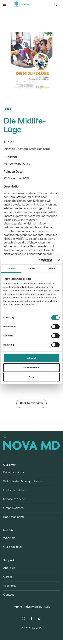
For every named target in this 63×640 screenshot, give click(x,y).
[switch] (55, 326)
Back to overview (31, 403)
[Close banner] (59, 260)
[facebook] (31, 618)
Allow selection (31, 367)
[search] (55, 4)
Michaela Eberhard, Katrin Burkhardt (27, 149)
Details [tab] (31, 268)
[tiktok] (39, 618)
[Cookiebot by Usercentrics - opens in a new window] (39, 260)
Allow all (31, 358)
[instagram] (23, 618)
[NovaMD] (6, 436)
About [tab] (51, 268)
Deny (31, 377)
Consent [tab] (11, 268)
